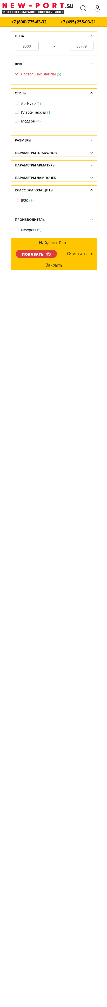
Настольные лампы (41, 74)
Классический (36, 112)
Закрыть (53, 265)
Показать (32, 254)
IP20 (27, 200)
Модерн (31, 121)
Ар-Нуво (31, 103)
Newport (31, 229)
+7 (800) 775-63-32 (28, 22)
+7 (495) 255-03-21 (78, 22)
